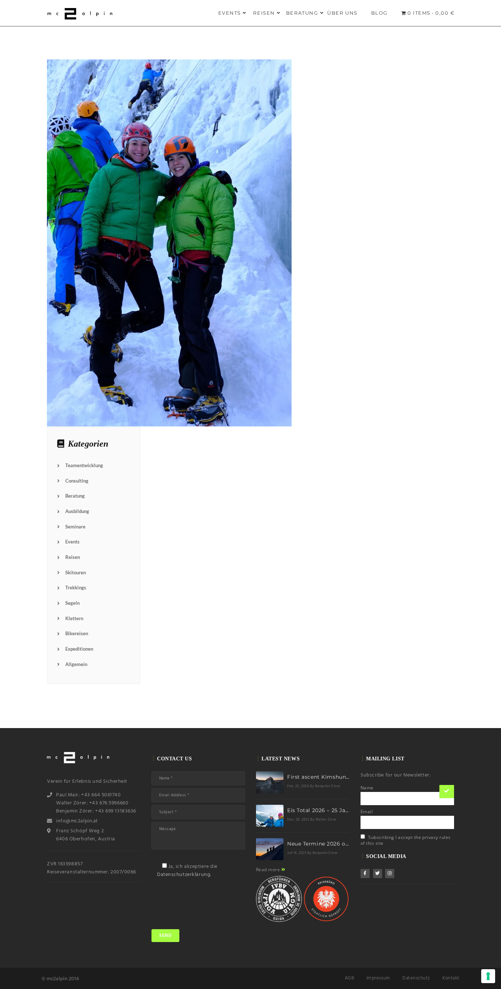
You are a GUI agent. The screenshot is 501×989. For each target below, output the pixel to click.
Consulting (76, 481)
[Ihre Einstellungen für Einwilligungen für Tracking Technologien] (488, 976)
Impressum (378, 978)
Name (367, 788)
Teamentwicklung (84, 465)
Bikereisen (76, 633)
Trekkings (75, 587)
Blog (379, 13)
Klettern (74, 618)
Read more (268, 869)
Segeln (72, 603)
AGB (349, 978)
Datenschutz (416, 978)
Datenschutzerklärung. (184, 874)
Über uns (342, 13)
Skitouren (75, 572)
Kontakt (451, 978)
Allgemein (76, 664)
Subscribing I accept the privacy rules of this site (406, 840)
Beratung (302, 13)
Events (229, 13)
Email (367, 812)
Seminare (75, 527)
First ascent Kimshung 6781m (328, 777)
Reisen (264, 13)
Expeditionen (79, 649)
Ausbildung (77, 511)
